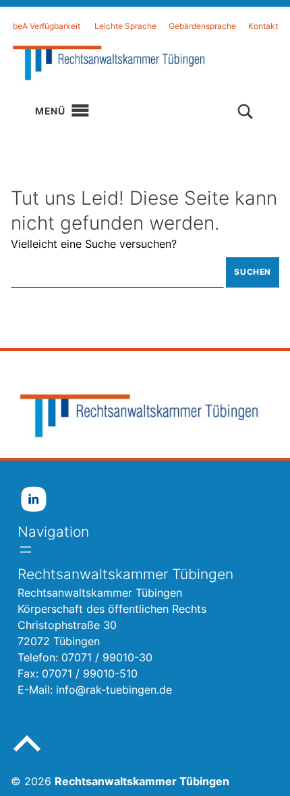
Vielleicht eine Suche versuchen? (94, 244)
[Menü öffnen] (26, 549)
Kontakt (263, 26)
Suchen (252, 272)
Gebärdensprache (202, 26)
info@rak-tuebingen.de (114, 689)
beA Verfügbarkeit (46, 26)
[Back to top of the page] (27, 754)
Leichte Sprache (125, 26)
